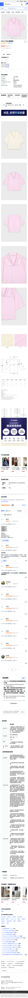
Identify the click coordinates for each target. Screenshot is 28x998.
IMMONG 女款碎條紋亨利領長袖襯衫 (9, 952)
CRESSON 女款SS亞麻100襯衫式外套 (10, 947)
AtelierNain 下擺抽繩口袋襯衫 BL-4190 (10, 943)
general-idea (13, 919)
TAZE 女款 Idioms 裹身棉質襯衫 (8, 930)
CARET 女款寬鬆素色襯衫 (7, 934)
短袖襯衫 (3, 919)
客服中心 (25, 1)
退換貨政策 (3, 963)
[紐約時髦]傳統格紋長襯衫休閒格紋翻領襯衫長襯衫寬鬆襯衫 (13, 954)
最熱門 (3, 511)
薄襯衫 (7, 919)
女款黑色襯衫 (9, 921)
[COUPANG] (5, 977)
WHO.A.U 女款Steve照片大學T (8, 939)
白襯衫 (7, 923)
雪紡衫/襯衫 (18, 12)
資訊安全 (8, 965)
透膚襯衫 (14, 916)
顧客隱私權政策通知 (19, 963)
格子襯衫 (9, 916)
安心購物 (3, 965)
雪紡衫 (2, 911)
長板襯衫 (23, 919)
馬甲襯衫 (3, 921)
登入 (18, 1)
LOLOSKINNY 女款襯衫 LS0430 (8, 949)
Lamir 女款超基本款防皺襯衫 (8, 932)
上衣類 (12, 12)
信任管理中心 (10, 963)
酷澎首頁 (3, 12)
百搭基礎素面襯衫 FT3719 (7, 928)
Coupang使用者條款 (20, 961)
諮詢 (23, 678)
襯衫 (23, 12)
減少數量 (10, 71)
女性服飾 (8, 12)
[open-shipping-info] (13, 54)
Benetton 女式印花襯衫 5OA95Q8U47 (10, 945)
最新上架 (8, 511)
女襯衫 (18, 919)
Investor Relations (10, 961)
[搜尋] (25, 8)
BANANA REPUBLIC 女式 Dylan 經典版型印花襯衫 (12, 938)
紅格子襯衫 (3, 916)
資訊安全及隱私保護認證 (17, 965)
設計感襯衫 (20, 916)
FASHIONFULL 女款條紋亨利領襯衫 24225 (11, 936)
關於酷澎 (3, 961)
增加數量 (2, 71)
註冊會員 (21, 1)
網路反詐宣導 (11, 967)
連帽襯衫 (19, 921)
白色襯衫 (3, 923)
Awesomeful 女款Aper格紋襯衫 (8, 950)
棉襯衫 (14, 921)
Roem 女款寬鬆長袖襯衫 (7, 941)
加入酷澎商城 (3, 967)
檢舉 (22, 712)
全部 (2, 8)
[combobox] (21, 510)
